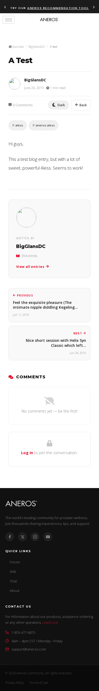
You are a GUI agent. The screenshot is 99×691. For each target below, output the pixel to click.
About (14, 590)
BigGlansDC (37, 46)
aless (19, 125)
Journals (18, 46)
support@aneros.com (29, 649)
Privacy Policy (14, 682)
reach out (50, 622)
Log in (27, 452)
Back (83, 105)
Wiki (13, 571)
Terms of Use (38, 682)
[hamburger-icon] (9, 20)
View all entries (30, 266)
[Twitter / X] (22, 536)
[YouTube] (47, 536)
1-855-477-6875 (23, 632)
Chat (13, 581)
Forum (15, 562)
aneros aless (45, 125)
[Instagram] (35, 536)
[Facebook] (9, 536)
